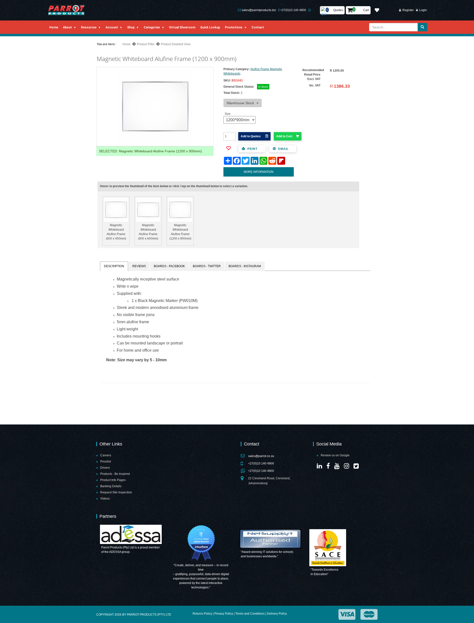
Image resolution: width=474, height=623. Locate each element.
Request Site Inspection (116, 492)
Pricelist (105, 461)
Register (408, 10)
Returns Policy (202, 613)
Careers (105, 455)
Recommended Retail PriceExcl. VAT (313, 74)
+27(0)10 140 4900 (293, 10)
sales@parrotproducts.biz (259, 10)
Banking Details (110, 486)
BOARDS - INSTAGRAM (245, 266)
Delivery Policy (277, 613)
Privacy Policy (223, 613)
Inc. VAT (314, 85)
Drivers (105, 467)
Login (423, 10)
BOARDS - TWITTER (207, 266)
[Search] (422, 27)
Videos (105, 498)
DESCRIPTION (114, 266)
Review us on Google (335, 455)
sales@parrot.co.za (261, 456)
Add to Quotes (251, 136)
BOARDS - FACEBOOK (169, 266)
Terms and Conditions (250, 613)
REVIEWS (139, 266)
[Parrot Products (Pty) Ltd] (66, 10)
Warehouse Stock (240, 103)
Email (283, 149)
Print (251, 149)
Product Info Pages (113, 480)
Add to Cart (284, 136)
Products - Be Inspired (115, 474)
